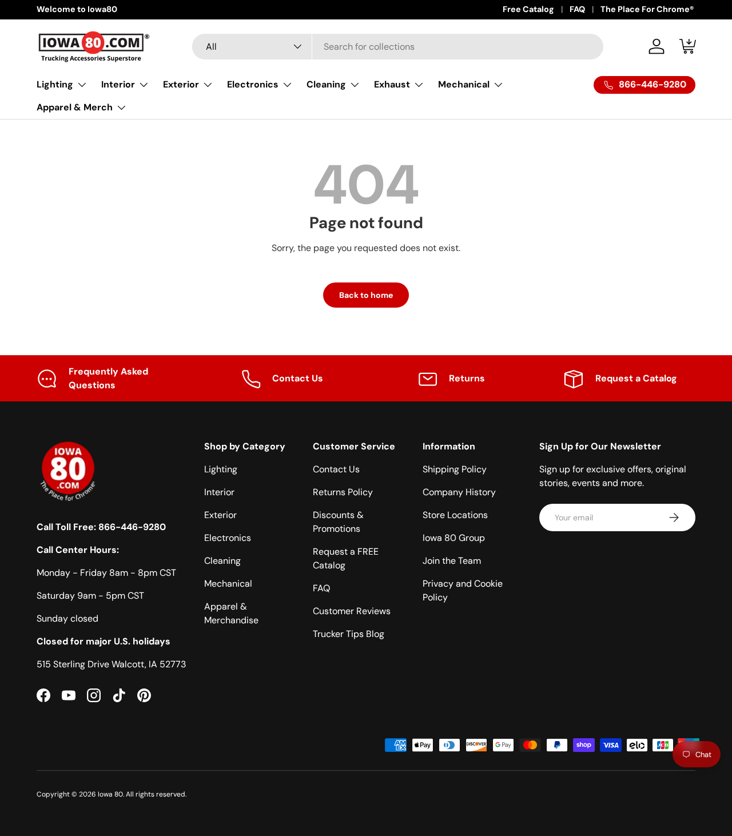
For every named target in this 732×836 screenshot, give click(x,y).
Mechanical (464, 84)
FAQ (577, 9)
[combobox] (397, 46)
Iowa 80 (110, 794)
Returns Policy (343, 492)
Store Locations (455, 515)
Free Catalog (528, 9)
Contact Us (336, 469)
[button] (688, 46)
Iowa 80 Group (454, 538)
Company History (459, 492)
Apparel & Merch (75, 107)
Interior (118, 84)
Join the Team (452, 561)
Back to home (366, 295)
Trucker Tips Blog (348, 634)
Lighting (55, 84)
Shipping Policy (455, 469)
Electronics (253, 84)
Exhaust (392, 84)
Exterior (181, 84)
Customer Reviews (352, 611)
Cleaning (326, 84)
